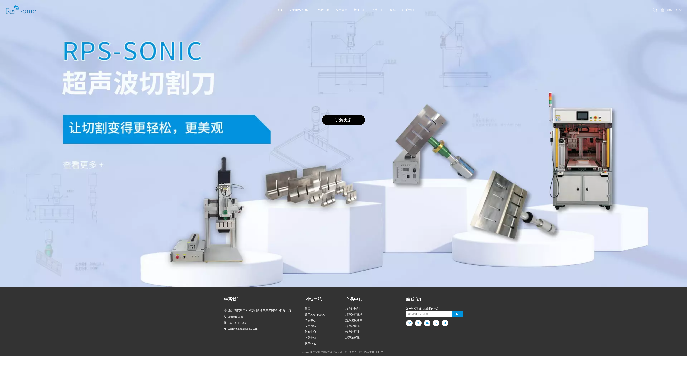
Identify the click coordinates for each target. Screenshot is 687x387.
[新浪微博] (409, 323)
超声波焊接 (352, 331)
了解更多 (343, 119)
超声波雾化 (352, 337)
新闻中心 (360, 10)
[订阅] (457, 314)
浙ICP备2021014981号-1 (372, 352)
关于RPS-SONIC (300, 10)
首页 (280, 10)
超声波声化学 (353, 314)
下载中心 (378, 10)
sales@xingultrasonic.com (242, 328)
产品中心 (323, 10)
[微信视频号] (436, 323)
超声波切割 (352, 308)
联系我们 (408, 10)
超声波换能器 (353, 320)
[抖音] (445, 323)
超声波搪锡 (352, 326)
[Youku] (418, 323)
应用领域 (342, 10)
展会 (393, 10)
